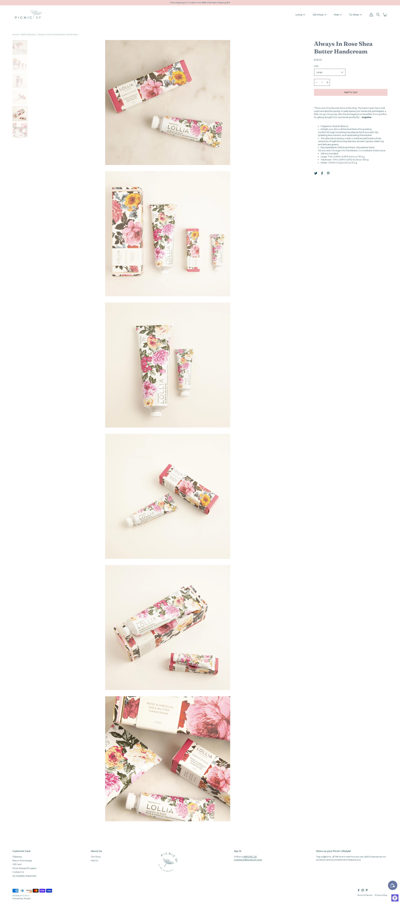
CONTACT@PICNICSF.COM (248, 859)
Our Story (96, 856)
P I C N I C (24, 895)
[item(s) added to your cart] (385, 14)
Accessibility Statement (24, 875)
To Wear (354, 14)
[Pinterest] (328, 173)
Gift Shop (318, 14)
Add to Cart (350, 92)
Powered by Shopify (21, 898)
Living (298, 14)
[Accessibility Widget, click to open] (394, 897)
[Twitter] (315, 173)
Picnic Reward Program (24, 868)
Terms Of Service (364, 895)
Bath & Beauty (28, 34)
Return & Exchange (22, 860)
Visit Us (94, 860)
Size (316, 66)
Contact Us (18, 872)
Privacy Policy (381, 895)
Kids (336, 14)
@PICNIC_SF (250, 856)
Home (15, 34)
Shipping (17, 856)
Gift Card (16, 864)
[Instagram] (362, 890)
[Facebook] (322, 173)
